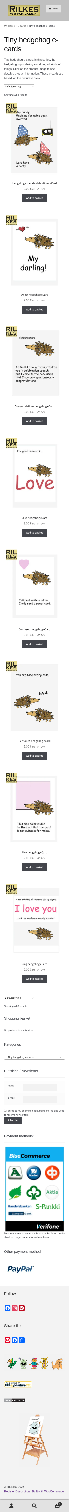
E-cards (22, 25)
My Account (11, 1506)
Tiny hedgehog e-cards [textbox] (33, 1057)
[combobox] (34, 1057)
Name (10, 1085)
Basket (53, 1503)
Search (34, 1506)
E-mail (11, 1097)
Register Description (17, 1491)
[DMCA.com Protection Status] (34, 1400)
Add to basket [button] (34, 198)
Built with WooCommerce (48, 1491)
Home (11, 25)
